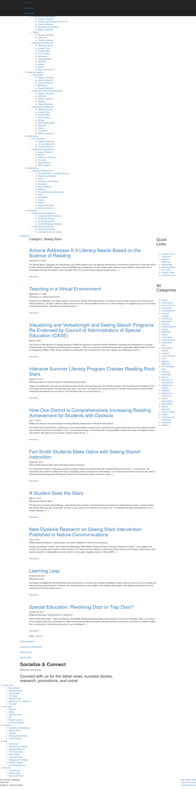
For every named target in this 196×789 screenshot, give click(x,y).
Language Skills (44, 58)
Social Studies (44, 53)
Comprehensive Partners (43, 226)
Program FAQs (168, 272)
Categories (24, 235)
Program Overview (46, 19)
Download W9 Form (17, 749)
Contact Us (13, 743)
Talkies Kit (42, 37)
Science (41, 64)
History (165, 334)
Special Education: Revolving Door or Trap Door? (81, 606)
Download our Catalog (18, 746)
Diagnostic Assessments (43, 170)
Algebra (41, 154)
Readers (41, 101)
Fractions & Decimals (47, 157)
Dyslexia (41, 189)
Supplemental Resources (43, 43)
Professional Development (167, 381)
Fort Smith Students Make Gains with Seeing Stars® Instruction (85, 454)
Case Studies (167, 302)
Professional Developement (44, 213)
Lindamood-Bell (168, 356)
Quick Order (29, 8)
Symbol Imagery (168, 411)
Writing (41, 66)
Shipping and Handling (18, 759)
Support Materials (45, 29)
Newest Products (45, 45)
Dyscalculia (166, 321)
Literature (42, 61)
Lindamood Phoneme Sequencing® (48, 90)
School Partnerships (46, 229)
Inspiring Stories (168, 267)
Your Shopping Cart (17, 765)
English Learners (169, 326)
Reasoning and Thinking (48, 181)
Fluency (41, 200)
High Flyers (166, 332)
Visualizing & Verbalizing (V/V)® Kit (52, 21)
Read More (34, 276)
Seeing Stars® (15, 730)
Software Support (16, 762)
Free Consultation (16, 751)
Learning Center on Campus (50, 231)
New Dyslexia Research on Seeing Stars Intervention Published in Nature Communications (85, 532)
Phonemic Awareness (166, 373)
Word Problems (44, 165)
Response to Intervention (167, 394)
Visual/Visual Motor (46, 205)
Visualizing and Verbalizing (44, 16)
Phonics (165, 377)
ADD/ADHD (43, 197)
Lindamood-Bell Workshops (49, 216)
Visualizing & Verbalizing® (19, 727)
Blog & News (14, 688)
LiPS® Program (15, 738)
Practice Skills (44, 51)
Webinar (165, 425)
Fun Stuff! (13, 704)
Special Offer (167, 264)
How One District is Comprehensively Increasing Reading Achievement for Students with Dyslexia (90, 412)
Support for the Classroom (168, 255)
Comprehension (168, 310)
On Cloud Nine (39, 138)
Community (166, 308)
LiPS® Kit (42, 96)
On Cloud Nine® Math (18, 735)
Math (40, 194)
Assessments (33, 168)
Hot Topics (166, 270)
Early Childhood (44, 186)
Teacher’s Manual (45, 24)
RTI (10, 717)
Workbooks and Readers (48, 27)
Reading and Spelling (47, 176)
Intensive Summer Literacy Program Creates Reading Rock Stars (92, 371)
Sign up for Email (16, 775)
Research (166, 390)
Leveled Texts (44, 48)
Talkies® (12, 733)
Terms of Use (14, 770)
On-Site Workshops (46, 221)
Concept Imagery (165, 314)
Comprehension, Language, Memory (53, 173)
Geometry (42, 160)
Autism (41, 178)
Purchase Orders (16, 757)
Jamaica (165, 353)
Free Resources (168, 275)
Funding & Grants (16, 722)
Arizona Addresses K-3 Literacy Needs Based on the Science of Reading (85, 253)
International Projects (167, 349)
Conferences (167, 318)
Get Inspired (29, 13)
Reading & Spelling (35, 72)
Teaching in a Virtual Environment (65, 288)
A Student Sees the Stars (56, 492)
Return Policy (14, 754)
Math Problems (44, 162)
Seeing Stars (38, 74)
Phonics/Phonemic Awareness (50, 192)
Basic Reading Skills (46, 122)
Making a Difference (166, 260)
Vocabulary (42, 56)
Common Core (168, 305)
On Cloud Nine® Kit (46, 144)
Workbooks (42, 85)
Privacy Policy (14, 773)
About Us (28, 2)
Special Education (166, 407)
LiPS (164, 358)
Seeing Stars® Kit (45, 80)
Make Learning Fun (46, 69)
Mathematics (32, 136)
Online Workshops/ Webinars (50, 224)
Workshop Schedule (46, 218)
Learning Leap (44, 570)
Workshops (32, 210)
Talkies (36, 32)
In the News (167, 337)
